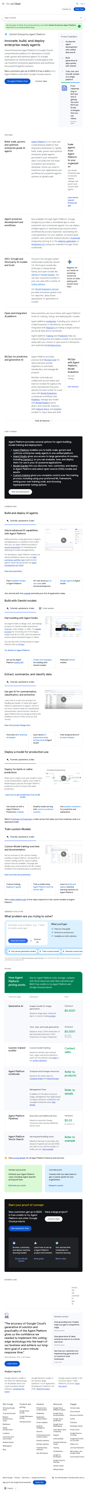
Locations (6, 1433)
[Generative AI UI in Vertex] (63, 540)
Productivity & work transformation (43, 1436)
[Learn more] (12, 1363)
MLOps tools (50, 360)
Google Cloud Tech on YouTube (76, 1439)
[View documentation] (20, 492)
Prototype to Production (21, 819)
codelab (27, 593)
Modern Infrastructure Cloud (8, 1419)
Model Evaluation (49, 393)
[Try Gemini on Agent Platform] (17, 650)
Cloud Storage (53, 1079)
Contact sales (75, 1408)
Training (56, 1448)
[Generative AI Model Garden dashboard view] (63, 627)
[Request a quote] (56, 1185)
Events (72, 1419)
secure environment (13, 547)
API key (21, 644)
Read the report (43, 1389)
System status (58, 1466)
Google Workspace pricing (26, 1417)
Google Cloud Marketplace (58, 1425)
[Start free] (79, 9)
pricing (52, 1016)
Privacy (17, 1478)
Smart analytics (42, 1422)
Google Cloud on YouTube (76, 1434)
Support (56, 1435)
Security (39, 1431)
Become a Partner (76, 1415)
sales (55, 1058)
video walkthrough (18, 900)
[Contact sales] (41, 81)
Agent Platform (38, 142)
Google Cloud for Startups (59, 1461)
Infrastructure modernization (41, 1409)
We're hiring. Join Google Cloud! (76, 1452)
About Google (7, 1478)
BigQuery (50, 327)
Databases (40, 1413)
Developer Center (76, 1426)
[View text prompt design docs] (17, 725)
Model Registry (43, 403)
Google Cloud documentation (58, 1414)
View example (47, 1149)
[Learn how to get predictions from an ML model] (22, 796)
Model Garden (48, 275)
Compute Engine (36, 1079)
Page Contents (10, 18)
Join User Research (77, 1448)
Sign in (82, 4)
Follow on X (74, 1444)
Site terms (25, 1478)
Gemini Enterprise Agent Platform (33, 958)
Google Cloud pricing (24, 1412)
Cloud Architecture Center (60, 1443)
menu (3, 3)
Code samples (58, 1439)
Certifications (58, 1451)
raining (50, 336)
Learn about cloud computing (59, 1430)
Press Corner (74, 1430)
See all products (25, 1422)
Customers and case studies (8, 1438)
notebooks (51, 321)
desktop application (67, 241)
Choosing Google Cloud (9, 1409)
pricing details (19, 1158)
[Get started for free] (20, 1228)
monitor (57, 409)
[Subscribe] (39, 1482)
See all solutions (42, 1453)
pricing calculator (40, 1060)
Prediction (63, 336)
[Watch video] (61, 1258)
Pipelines (35, 399)
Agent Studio (20, 456)
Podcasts (73, 1422)
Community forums (77, 1457)
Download (75, 238)
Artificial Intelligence (40, 1427)
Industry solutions (42, 1440)
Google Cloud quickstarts (58, 1420)
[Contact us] (66, 9)
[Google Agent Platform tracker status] (63, 854)
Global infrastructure (8, 1429)
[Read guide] (39, 1258)
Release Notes (58, 1469)
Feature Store (42, 409)
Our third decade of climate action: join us (69, 1478)
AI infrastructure (53, 345)
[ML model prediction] (63, 778)
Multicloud (6, 1424)
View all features (42, 421)
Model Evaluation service (47, 289)
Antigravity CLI (38, 244)
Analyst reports (8, 1442)
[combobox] (10, 1488)
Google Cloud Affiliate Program (59, 1409)
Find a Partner (75, 1412)
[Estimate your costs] (17, 1185)
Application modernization (41, 1418)
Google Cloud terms (39, 1478)
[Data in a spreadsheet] (63, 699)
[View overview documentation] (17, 875)
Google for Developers (57, 1456)
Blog (4, 1449)
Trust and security (9, 1413)
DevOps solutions (42, 1444)
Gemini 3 (28, 459)
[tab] (20, 520)
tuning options (38, 284)
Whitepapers (7, 1446)
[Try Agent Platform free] (17, 81)
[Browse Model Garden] (21, 1260)
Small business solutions (41, 1448)
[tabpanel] (43, 562)
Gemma (35, 275)
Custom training (21, 475)
